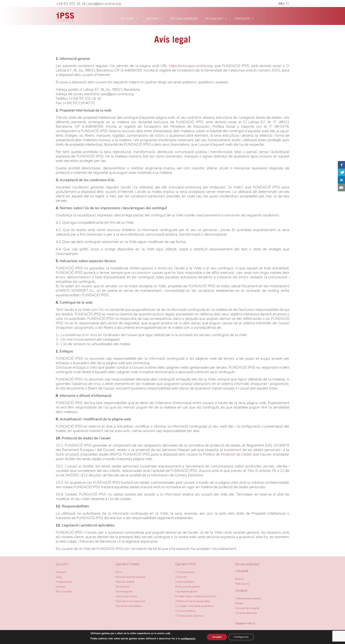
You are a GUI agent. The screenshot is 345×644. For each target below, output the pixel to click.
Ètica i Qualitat (64, 591)
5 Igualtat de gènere (186, 591)
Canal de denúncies (246, 613)
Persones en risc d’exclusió (130, 601)
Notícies (239, 579)
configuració (188, 638)
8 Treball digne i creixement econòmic (195, 596)
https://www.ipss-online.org (190, 65)
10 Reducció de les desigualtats (192, 601)
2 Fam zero (181, 577)
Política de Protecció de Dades (227, 454)
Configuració (241, 637)
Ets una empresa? (247, 564)
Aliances (60, 586)
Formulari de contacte (247, 608)
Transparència (64, 581)
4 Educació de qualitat (187, 586)
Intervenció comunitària (128, 606)
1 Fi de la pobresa (185, 572)
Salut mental (122, 586)
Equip (59, 577)
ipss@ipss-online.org (104, 3)
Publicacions (242, 583)
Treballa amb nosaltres (248, 598)
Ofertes (239, 603)
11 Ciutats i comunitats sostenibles (194, 606)
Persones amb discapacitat (130, 577)
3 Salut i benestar (184, 581)
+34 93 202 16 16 (71, 3)
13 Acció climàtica (185, 611)
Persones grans (124, 591)
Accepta (217, 637)
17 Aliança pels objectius (189, 615)
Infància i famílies (125, 581)
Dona (119, 572)
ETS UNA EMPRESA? (184, 19)
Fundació (61, 572)
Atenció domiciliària (126, 596)
